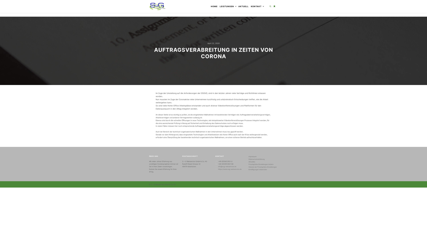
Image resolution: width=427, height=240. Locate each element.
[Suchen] (270, 6)
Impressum (253, 156)
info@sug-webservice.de (227, 166)
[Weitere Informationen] (274, 6)
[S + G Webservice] (157, 6)
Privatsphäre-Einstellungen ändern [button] (261, 164)
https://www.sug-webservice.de (230, 169)
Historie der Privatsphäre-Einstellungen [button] (263, 167)
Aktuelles (252, 162)
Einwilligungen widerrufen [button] (258, 169)
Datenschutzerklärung (257, 159)
